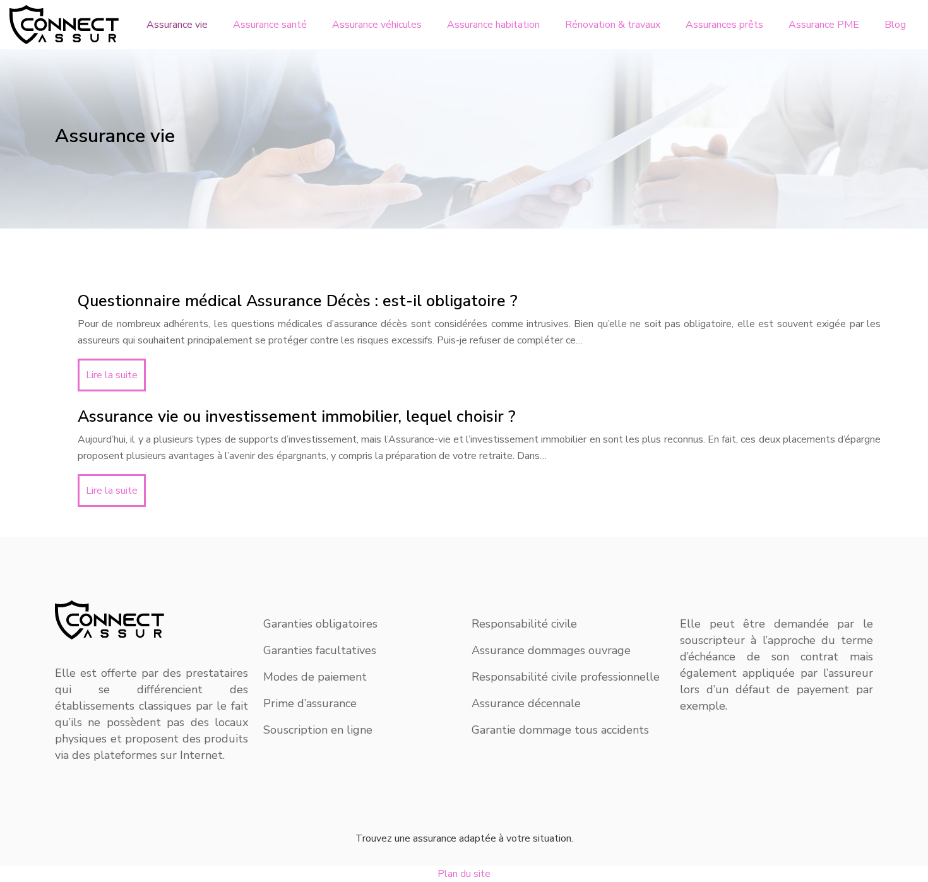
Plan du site (464, 874)
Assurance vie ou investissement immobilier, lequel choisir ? (297, 416)
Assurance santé (270, 25)
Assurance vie (177, 25)
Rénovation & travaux (612, 25)
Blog (895, 25)
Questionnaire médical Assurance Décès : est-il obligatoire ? (298, 301)
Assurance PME (823, 25)
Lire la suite (112, 375)
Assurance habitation (493, 25)
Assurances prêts (724, 25)
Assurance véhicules (377, 25)
